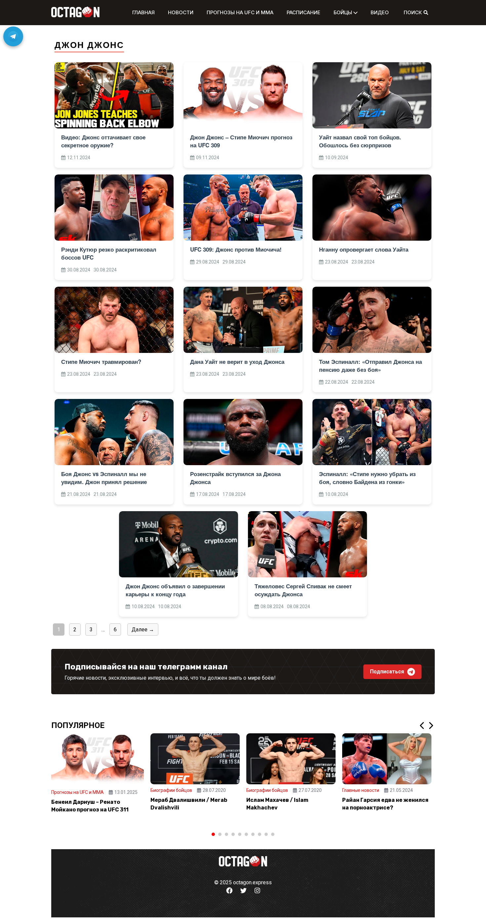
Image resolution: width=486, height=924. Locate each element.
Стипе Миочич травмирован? (101, 361)
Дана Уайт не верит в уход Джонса (237, 361)
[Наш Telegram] (13, 36)
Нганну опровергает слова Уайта (363, 249)
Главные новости (360, 790)
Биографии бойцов (171, 790)
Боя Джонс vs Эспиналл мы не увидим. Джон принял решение (104, 478)
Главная (143, 12)
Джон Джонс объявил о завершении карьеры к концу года (175, 590)
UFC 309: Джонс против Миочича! (236, 249)
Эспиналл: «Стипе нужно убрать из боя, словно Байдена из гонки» (367, 478)
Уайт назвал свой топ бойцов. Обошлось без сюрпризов (360, 141)
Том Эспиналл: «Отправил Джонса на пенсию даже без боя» (370, 365)
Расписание (303, 12)
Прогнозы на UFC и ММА (240, 12)
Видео (380, 12)
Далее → (143, 629)
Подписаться (387, 671)
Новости (180, 12)
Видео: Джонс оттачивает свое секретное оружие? (103, 141)
